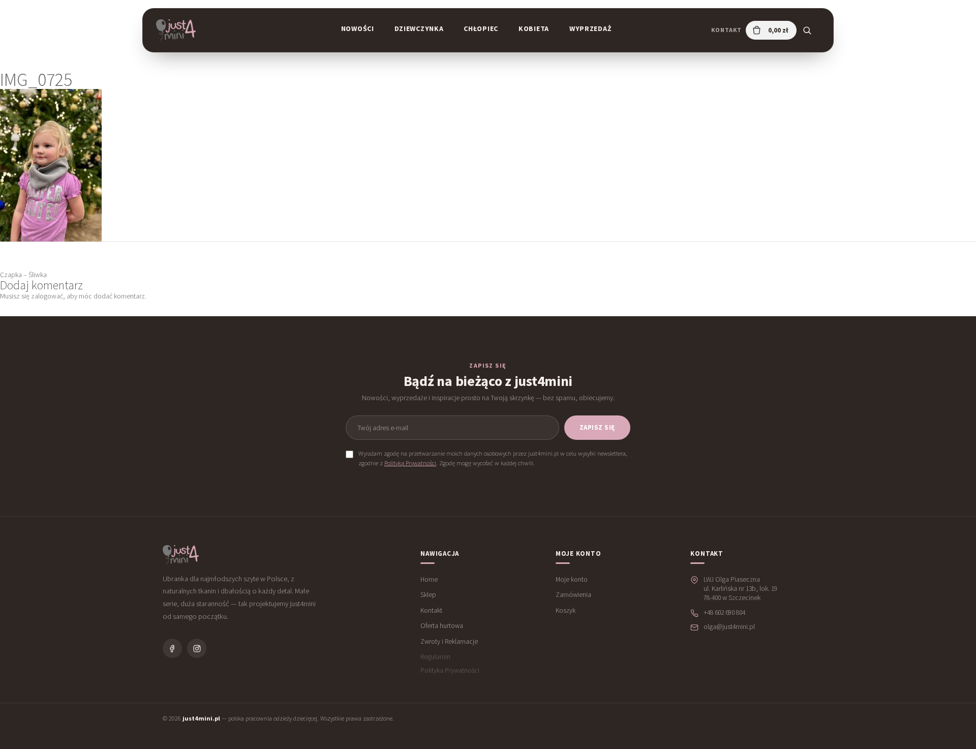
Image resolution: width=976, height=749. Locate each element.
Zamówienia (573, 594)
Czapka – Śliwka (23, 274)
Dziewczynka (419, 28)
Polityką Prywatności (410, 463)
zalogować (47, 296)
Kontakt (726, 30)
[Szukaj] (807, 30)
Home (429, 579)
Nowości (357, 28)
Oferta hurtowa (441, 625)
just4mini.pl (201, 718)
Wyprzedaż (590, 28)
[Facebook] (172, 648)
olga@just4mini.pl (729, 626)
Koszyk (565, 610)
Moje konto (572, 579)
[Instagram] (196, 648)
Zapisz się (597, 427)
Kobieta (533, 28)
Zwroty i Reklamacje (449, 641)
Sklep (428, 594)
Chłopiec (481, 28)
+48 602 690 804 (724, 612)
